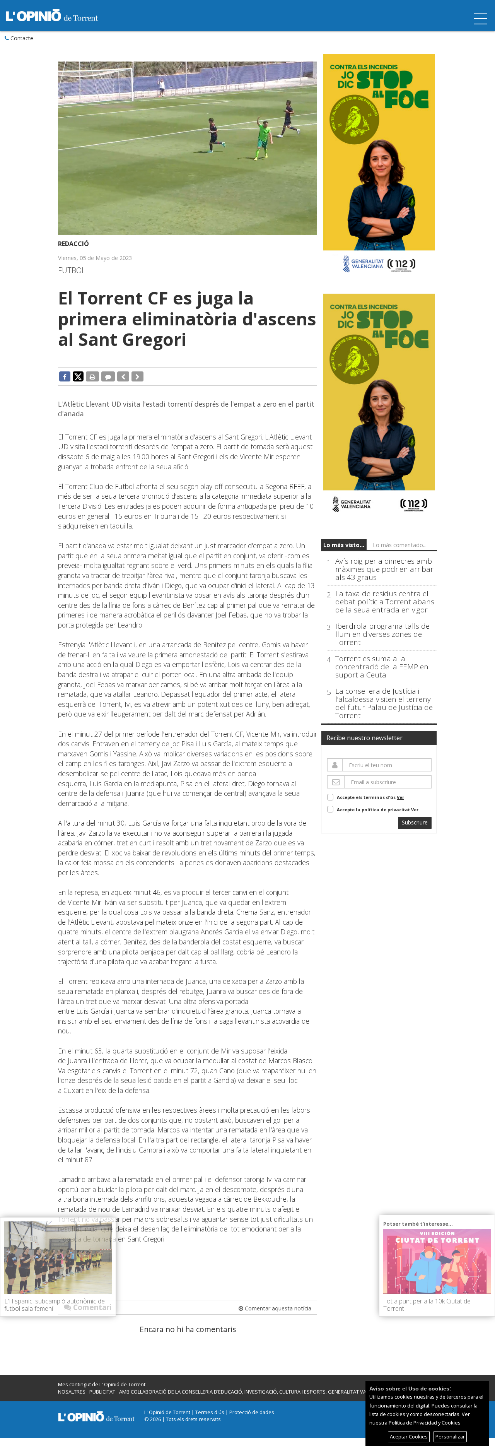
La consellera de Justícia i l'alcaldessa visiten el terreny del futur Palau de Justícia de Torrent (384, 703)
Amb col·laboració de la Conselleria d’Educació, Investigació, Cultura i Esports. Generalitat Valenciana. (254, 1391)
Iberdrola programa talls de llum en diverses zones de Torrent (382, 634)
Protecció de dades (251, 1412)
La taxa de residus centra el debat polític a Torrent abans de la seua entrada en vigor (384, 602)
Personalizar (450, 1436)
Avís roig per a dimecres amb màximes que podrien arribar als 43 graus (384, 569)
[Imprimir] (92, 376)
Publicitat (102, 1391)
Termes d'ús (209, 1412)
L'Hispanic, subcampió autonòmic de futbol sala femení (54, 1305)
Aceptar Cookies (409, 1436)
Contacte (21, 38)
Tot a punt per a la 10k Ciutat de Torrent (427, 1305)
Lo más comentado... (400, 545)
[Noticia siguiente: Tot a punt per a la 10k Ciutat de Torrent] (137, 376)
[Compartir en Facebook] (64, 376)
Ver (400, 797)
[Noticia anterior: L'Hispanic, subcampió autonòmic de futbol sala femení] (123, 376)
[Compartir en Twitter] (78, 376)
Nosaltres (71, 1391)
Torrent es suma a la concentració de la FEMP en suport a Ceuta (381, 667)
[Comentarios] (108, 376)
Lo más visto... (343, 545)
